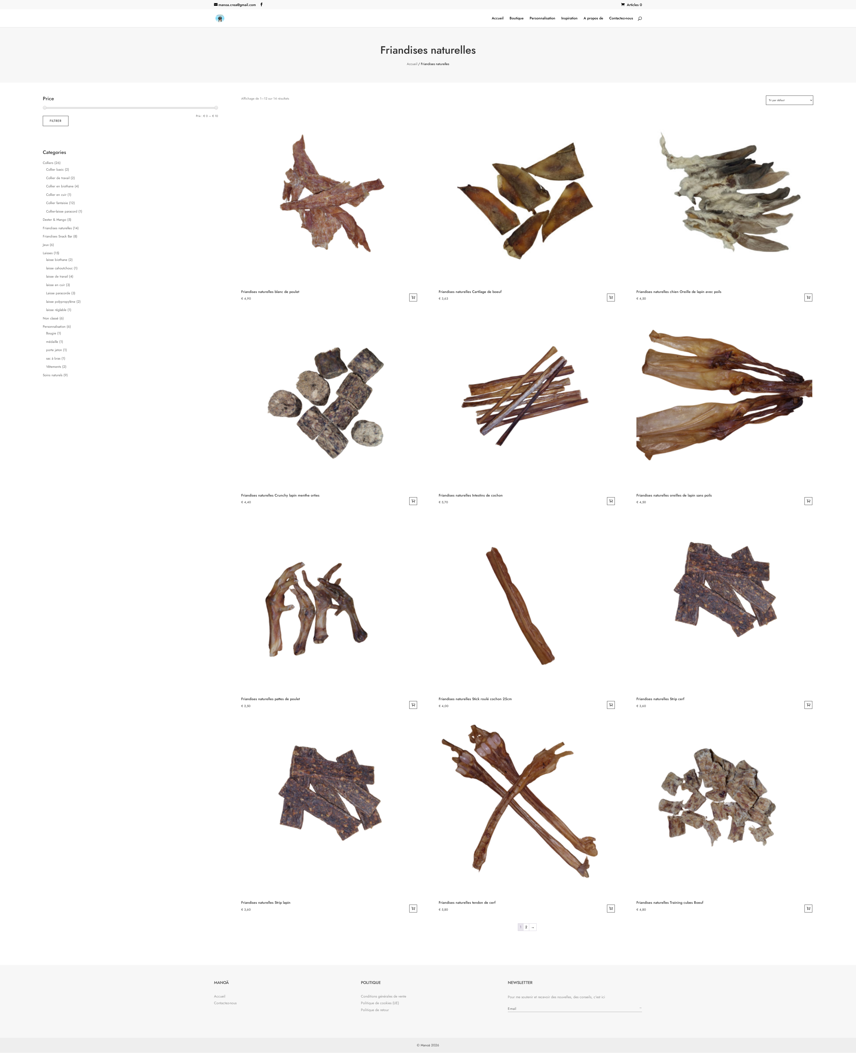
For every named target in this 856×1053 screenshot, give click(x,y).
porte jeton (54, 350)
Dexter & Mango (54, 219)
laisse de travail (57, 276)
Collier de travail (58, 178)
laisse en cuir (55, 284)
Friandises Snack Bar (57, 236)
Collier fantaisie (57, 202)
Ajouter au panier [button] (413, 297)
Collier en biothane (60, 186)
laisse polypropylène (60, 301)
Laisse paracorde (58, 293)
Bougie (51, 333)
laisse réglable (56, 309)
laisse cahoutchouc (59, 268)
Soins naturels (52, 375)
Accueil (498, 19)
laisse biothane (56, 259)
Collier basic (55, 169)
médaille (52, 341)
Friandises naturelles (57, 228)
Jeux (46, 244)
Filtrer (56, 121)
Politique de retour (375, 1009)
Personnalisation (542, 19)
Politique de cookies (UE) (380, 1003)
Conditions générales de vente (383, 996)
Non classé (50, 318)
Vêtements (53, 366)
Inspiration (569, 19)
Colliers (48, 162)
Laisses (48, 253)
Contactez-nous (621, 19)
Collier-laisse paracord (61, 211)
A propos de (593, 19)
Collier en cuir (56, 194)
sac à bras (53, 358)
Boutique (517, 19)
